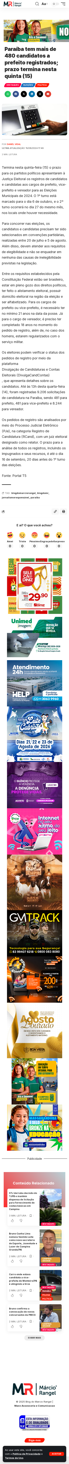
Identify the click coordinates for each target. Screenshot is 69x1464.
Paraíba (46, 1291)
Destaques (13, 85)
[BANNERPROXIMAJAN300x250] (34, 831)
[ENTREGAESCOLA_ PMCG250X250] (35, 1081)
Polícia (46, 1295)
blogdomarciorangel (23, 493)
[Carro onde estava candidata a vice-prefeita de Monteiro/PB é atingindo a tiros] (51, 1285)
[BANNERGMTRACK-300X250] (34, 933)
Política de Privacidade (26, 1454)
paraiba (35, 497)
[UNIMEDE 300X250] (34, 637)
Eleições (28, 85)
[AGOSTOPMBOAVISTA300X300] (34, 1030)
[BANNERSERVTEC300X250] (34, 979)
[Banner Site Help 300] (34, 683)
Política (42, 85)
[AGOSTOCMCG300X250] (34, 785)
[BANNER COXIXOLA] (34, 734)
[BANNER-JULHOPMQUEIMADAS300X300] (34, 882)
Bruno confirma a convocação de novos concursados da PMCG (22, 1311)
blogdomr (43, 493)
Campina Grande (47, 1259)
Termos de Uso (14, 1458)
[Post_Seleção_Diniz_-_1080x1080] (34, 586)
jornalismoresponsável (15, 497)
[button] (56, 1454)
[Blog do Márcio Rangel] (13, 4)
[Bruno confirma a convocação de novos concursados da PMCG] (51, 1317)
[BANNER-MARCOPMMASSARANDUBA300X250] (34, 1127)
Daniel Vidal (14, 144)
